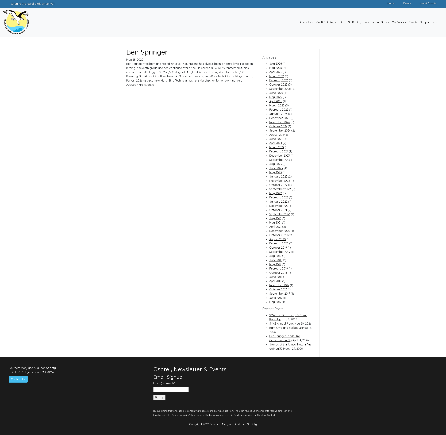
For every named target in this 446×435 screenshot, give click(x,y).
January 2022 (278, 201)
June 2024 (276, 139)
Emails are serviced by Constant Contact (254, 415)
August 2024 (277, 134)
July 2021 (275, 218)
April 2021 (275, 226)
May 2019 (275, 264)
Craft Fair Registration (330, 22)
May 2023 (275, 172)
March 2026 (276, 76)
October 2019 (278, 247)
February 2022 (278, 197)
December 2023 (279, 155)
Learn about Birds (375, 22)
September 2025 (280, 88)
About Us (306, 22)
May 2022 (275, 193)
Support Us (427, 22)
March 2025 (276, 105)
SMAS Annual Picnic (281, 323)
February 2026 (278, 80)
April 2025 (275, 101)
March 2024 (276, 147)
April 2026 (275, 72)
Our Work (398, 22)
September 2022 (280, 189)
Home (390, 3)
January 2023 (278, 176)
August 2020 (277, 239)
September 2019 (279, 251)
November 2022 (279, 180)
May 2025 (275, 97)
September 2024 (280, 130)
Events (407, 3)
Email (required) (164, 383)
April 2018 (275, 281)
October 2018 (278, 272)
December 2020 (279, 231)
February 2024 (278, 151)
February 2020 (279, 243)
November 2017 (279, 285)
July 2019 (275, 256)
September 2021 (279, 214)
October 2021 (278, 210)
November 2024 (279, 122)
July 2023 (275, 164)
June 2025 (276, 93)
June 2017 (275, 297)
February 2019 (278, 268)
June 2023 (276, 168)
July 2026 (275, 63)
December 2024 (279, 118)
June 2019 (275, 260)
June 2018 (275, 277)
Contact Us (18, 379)
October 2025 (278, 84)
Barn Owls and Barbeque (285, 327)
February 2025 (278, 109)
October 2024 (278, 126)
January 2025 (278, 114)
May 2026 (275, 68)
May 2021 (275, 222)
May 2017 (275, 302)
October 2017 (278, 289)
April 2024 (275, 143)
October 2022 (278, 185)
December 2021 (279, 205)
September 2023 (280, 159)
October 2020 (278, 235)
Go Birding (354, 22)
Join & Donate (428, 3)
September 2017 (279, 293)
